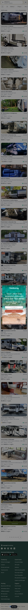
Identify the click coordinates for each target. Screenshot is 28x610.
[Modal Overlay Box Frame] (14, 305)
